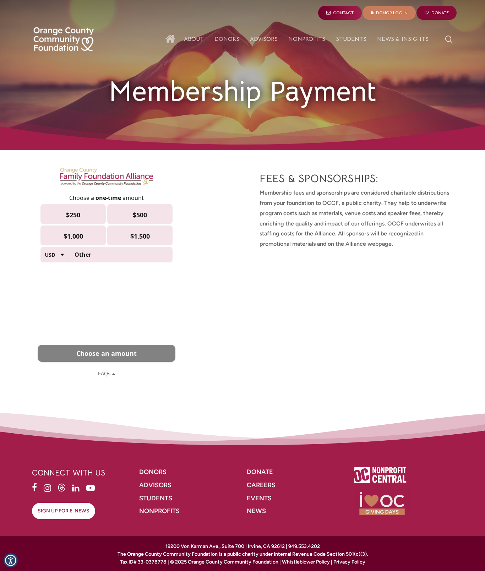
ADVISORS (155, 485)
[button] (11, 560)
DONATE (260, 472)
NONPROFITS (160, 511)
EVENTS (259, 498)
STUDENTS (155, 498)
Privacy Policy (349, 562)
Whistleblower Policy (306, 562)
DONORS (153, 472)
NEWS (256, 511)
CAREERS (262, 485)
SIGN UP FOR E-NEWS (63, 511)
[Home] (172, 39)
